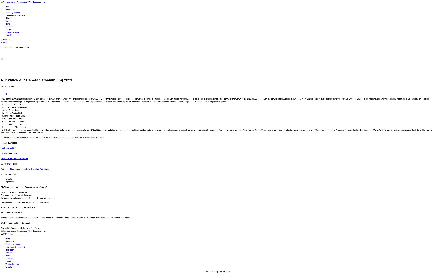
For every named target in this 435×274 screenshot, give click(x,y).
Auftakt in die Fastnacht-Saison (14, 159)
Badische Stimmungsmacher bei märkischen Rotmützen (25, 169)
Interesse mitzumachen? (15, 15)
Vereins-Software (12, 32)
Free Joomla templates (213, 272)
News (7, 24)
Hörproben (9, 18)
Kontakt (8, 35)
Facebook (9, 27)
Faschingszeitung (12, 13)
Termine (8, 21)
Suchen (4, 40)
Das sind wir (10, 10)
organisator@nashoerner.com (17, 47)
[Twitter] (6, 94)
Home (7, 7)
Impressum (9, 182)
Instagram (9, 30)
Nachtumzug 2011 (8, 148)
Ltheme (228, 272)
